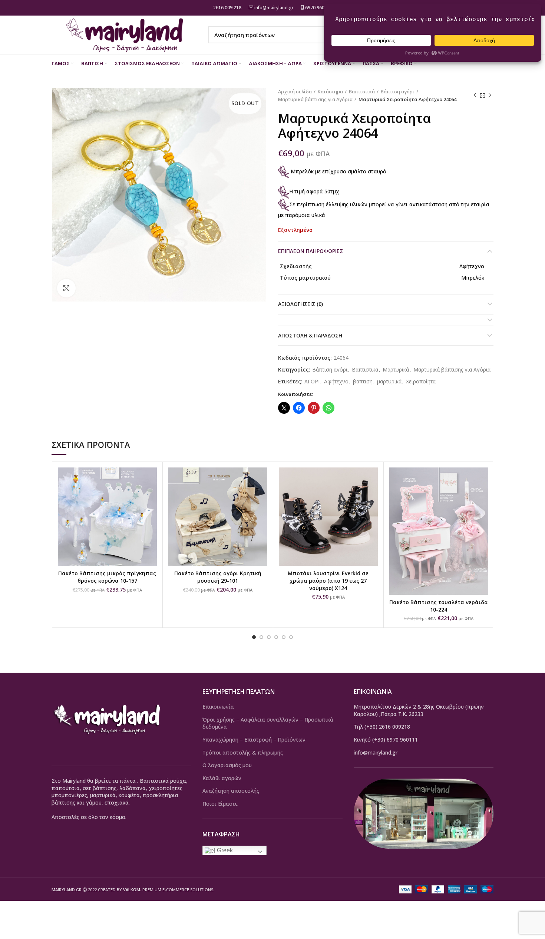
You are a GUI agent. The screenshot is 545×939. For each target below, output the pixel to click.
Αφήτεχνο (336, 382)
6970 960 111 (318, 7)
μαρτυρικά (389, 382)
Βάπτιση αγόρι (397, 91)
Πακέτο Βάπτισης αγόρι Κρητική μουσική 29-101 (217, 577)
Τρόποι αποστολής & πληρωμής (242, 752)
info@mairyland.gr (274, 7)
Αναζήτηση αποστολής (230, 790)
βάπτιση (363, 382)
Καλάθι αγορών (221, 778)
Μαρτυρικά (396, 370)
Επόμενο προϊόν (489, 95)
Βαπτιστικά (362, 91)
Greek (224, 850)
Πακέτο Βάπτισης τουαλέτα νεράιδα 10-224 (438, 606)
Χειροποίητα (421, 382)
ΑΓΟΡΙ (312, 382)
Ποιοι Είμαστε (220, 803)
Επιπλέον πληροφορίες (310, 250)
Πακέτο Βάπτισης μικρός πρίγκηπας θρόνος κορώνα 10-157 (107, 577)
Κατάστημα (330, 91)
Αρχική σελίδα (295, 91)
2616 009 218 (226, 7)
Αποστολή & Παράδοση (310, 335)
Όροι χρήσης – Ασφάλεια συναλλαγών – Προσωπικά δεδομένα (267, 723)
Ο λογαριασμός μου (227, 765)
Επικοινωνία (218, 706)
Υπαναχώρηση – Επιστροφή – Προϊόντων (253, 739)
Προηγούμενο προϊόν (475, 95)
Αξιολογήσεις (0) (300, 303)
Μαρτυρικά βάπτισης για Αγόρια (315, 99)
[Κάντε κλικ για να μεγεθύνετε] (66, 288)
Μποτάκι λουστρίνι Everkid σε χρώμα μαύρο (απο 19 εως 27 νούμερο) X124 (328, 580)
